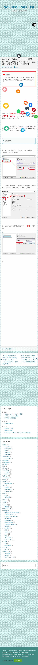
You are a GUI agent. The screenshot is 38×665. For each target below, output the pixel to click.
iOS (6, 543)
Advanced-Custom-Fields (12, 512)
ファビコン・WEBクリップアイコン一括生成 (18, 432)
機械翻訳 (7, 507)
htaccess (7, 532)
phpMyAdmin (8, 483)
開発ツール (12, 349)
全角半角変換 (8, 430)
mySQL (5, 481)
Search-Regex (9, 522)
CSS (4, 445)
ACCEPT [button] (18, 660)
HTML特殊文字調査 (10, 418)
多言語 (7, 526)
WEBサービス (7, 509)
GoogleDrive (6, 462)
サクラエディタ (9, 557)
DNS (6, 530)
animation (7, 447)
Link (4, 479)
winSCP (6, 349)
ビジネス (5, 547)
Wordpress (6, 510)
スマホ (5, 541)
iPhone (5, 468)
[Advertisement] (19, 36)
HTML (5, 464)
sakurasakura (19, 7)
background (8, 448)
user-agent (8, 545)
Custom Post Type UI (11, 516)
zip (6, 495)
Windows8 (8, 491)
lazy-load (7, 518)
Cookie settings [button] (8, 660)
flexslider (5, 460)
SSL (6, 536)
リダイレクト (8, 539)
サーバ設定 (6, 528)
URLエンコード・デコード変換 (14, 414)
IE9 (4, 466)
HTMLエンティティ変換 (11, 416)
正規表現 (7, 497)
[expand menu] (35, 2)
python (5, 499)
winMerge (7, 553)
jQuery (5, 476)
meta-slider (8, 520)
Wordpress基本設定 (10, 524)
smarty (5, 501)
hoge (16, 67)
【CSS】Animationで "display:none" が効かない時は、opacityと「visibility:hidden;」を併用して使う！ (10, 360)
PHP (4, 493)
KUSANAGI (8, 489)
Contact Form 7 (9, 514)
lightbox (7, 478)
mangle (7, 472)
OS (4, 485)
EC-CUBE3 (8, 458)
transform (7, 452)
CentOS (7, 487)
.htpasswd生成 (9, 423)
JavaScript (6, 470)
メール (7, 549)
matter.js (7, 474)
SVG (4, 503)
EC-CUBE (6, 456)
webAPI (5, 505)
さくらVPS (8, 538)
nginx (6, 534)
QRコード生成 (9, 428)
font (6, 450)
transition (7, 454)
